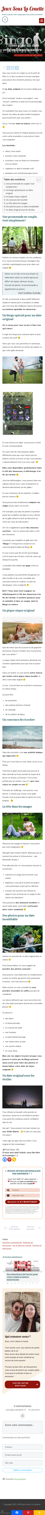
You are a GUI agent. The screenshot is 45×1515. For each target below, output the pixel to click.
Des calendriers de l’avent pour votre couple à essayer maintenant (22, 1277)
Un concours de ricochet (16, 200)
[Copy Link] (14, 1159)
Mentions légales (14, 1507)
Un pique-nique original (16, 196)
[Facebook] (5, 1159)
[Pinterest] (9, 1159)
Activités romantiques (12, 1242)
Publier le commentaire (22, 1470)
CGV (25, 1507)
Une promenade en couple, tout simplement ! (20, 185)
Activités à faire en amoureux (28, 55)
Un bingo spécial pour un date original (19, 191)
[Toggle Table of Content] (37, 180)
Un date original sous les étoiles (20, 210)
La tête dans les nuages (16, 203)
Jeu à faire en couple (21, 1245)
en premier (34, 1409)
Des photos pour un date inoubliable (22, 206)
